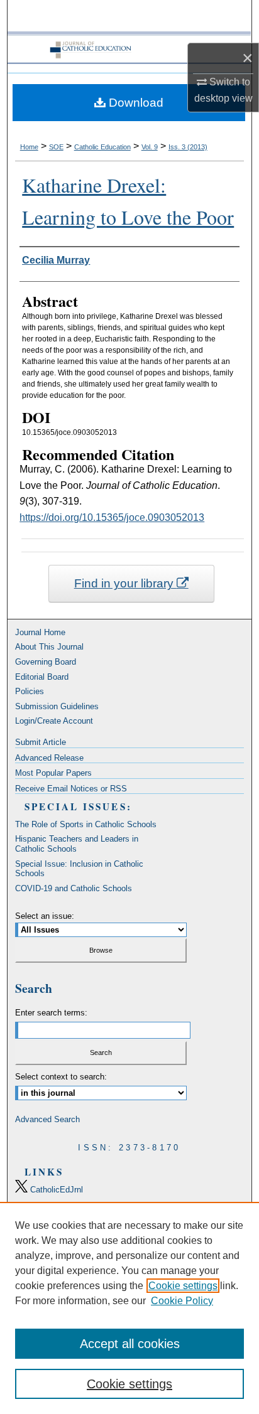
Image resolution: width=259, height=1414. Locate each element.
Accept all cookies (130, 1344)
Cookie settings (183, 1285)
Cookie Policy (182, 1300)
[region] (129, 1308)
